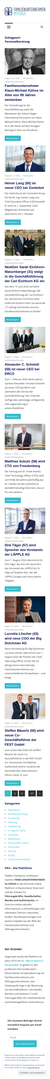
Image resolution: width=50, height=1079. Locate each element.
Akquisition (14, 809)
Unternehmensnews (14, 81)
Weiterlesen (12, 138)
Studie (11, 855)
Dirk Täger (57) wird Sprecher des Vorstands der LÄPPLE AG (24, 549)
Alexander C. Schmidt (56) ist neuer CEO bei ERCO (22, 369)
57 (32, 793)
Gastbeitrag (14, 826)
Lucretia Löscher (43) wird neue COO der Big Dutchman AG (23, 638)
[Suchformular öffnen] (42, 26)
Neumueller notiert (18, 842)
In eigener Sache (17, 830)
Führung (12, 822)
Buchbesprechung (18, 814)
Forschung (13, 818)
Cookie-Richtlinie (33, 1067)
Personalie (28, 78)
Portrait (12, 851)
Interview (13, 834)
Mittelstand (14, 838)
